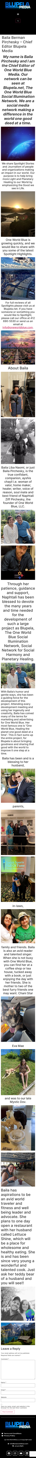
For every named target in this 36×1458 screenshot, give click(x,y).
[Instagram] (15, 1453)
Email (3, 1390)
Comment (5, 1359)
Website (3, 1397)
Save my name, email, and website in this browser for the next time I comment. (15, 1407)
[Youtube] (21, 1453)
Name (3, 1382)
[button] (18, 14)
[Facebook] (9, 1453)
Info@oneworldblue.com (17, 327)
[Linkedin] (27, 1453)
